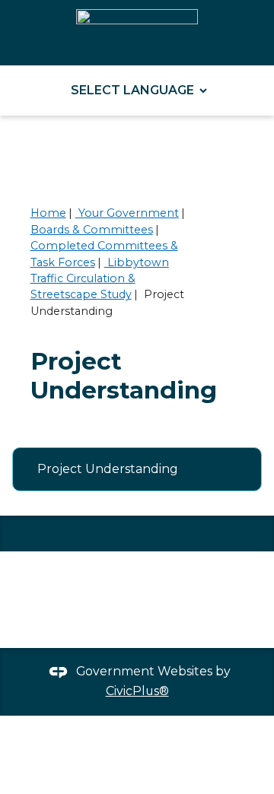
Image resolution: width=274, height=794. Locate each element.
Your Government (127, 213)
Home (48, 213)
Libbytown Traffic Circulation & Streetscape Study (99, 279)
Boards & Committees (91, 230)
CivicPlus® (137, 691)
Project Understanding (107, 469)
